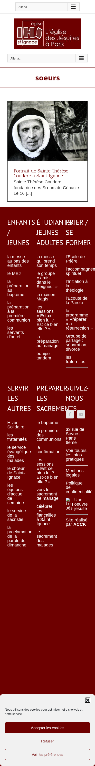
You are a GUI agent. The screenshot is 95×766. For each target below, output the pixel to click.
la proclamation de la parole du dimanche (18, 536)
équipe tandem (44, 355)
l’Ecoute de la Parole (76, 300)
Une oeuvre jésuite (81, 504)
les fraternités (75, 359)
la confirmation (47, 449)
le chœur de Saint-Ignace (16, 472)
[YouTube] (81, 414)
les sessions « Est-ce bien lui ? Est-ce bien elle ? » (47, 318)
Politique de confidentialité (77, 487)
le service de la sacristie (16, 515)
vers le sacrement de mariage (47, 494)
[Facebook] (70, 414)
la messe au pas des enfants (18, 261)
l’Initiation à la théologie (77, 285)
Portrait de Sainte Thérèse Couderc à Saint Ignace (41, 173)
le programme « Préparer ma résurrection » (77, 319)
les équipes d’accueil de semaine (15, 494)
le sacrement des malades (47, 538)
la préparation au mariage (47, 341)
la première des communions (47, 435)
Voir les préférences (47, 754)
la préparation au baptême (18, 288)
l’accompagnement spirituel (77, 271)
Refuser (47, 741)
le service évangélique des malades (18, 454)
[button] (87, 700)
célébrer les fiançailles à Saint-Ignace (46, 515)
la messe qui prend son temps (47, 261)
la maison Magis (46, 296)
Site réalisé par (76, 522)
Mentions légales (75, 472)
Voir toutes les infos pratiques (76, 454)
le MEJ (14, 273)
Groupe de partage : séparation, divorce (76, 342)
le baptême (47, 422)
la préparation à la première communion (18, 311)
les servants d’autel (15, 332)
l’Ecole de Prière (75, 259)
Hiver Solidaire (15, 424)
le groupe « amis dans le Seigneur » (47, 280)
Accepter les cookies (47, 728)
